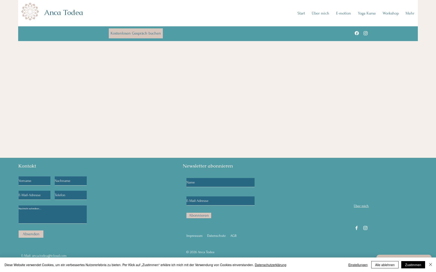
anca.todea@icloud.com (49, 256)
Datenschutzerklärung (270, 264)
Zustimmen (413, 264)
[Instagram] (365, 33)
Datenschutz (216, 236)
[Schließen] (430, 264)
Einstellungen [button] (358, 264)
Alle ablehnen (385, 264)
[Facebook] (356, 33)
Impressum (194, 236)
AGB (233, 236)
